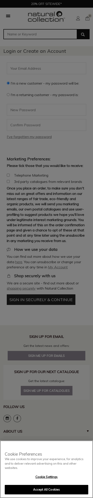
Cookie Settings (46, 477)
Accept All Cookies (46, 489)
